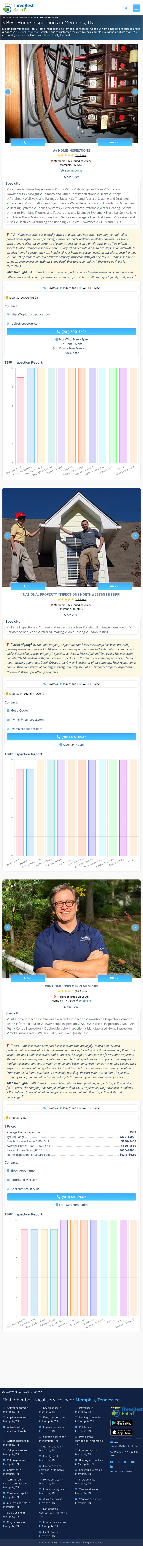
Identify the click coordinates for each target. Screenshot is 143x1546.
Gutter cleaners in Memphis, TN (51, 1448)
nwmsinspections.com (27, 729)
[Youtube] (133, 1462)
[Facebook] (111, 1462)
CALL (29, 142)
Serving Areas (73, 170)
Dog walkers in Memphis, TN (14, 1524)
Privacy (115, 1472)
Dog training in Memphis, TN (14, 1514)
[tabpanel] (71, 93)
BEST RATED (9, 17)
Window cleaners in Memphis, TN (88, 1501)
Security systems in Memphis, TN (89, 1471)
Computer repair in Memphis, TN (16, 1495)
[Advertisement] (71, 1362)
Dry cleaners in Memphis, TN (50, 1409)
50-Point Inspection (27, 32)
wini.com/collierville (25, 1189)
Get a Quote (19, 710)
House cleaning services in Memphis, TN (51, 1469)
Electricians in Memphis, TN (49, 1534)
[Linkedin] (111, 1466)
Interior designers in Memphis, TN (53, 1491)
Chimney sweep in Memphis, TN (16, 1462)
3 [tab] (71, 134)
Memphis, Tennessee (98, 1399)
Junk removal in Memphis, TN (50, 1501)
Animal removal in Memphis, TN (15, 1409)
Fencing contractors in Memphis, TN (53, 1419)
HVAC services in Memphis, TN (51, 1481)
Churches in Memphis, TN (12, 1471)
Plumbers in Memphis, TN (84, 1409)
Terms (128, 1472)
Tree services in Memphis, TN (86, 1491)
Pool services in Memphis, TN (86, 1452)
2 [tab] (68, 134)
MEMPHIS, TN (26, 17)
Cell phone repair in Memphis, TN (16, 1452)
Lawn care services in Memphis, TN (52, 1524)
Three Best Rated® (69, 1542)
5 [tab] (77, 134)
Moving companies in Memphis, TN (88, 1419)
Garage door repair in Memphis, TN (52, 1438)
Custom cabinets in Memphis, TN (16, 1504)
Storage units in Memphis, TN (86, 1481)
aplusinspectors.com (26, 323)
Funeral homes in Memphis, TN (51, 1429)
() (81, 155)
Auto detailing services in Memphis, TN (15, 1431)
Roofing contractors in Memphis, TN (89, 1462)
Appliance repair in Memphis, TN (16, 1419)
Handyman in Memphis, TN (49, 1458)
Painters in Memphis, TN (83, 1429)
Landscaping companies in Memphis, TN (53, 1512)
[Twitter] (118, 1462)
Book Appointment (24, 1170)
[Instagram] (125, 1462)
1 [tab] (65, 134)
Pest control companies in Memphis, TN (89, 1440)
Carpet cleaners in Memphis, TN (16, 1442)
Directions (84, 1000)
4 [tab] (74, 134)
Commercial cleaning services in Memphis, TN (15, 1483)
